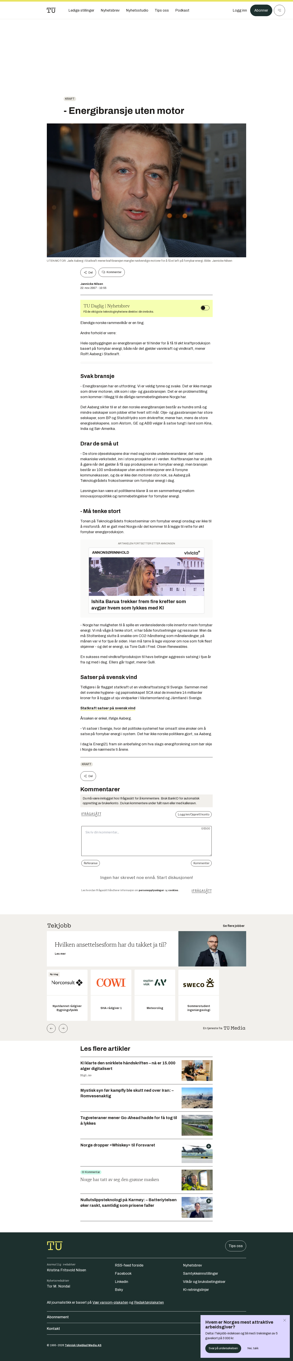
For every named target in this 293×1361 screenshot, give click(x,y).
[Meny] (279, 10)
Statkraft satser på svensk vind (107, 708)
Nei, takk (253, 1348)
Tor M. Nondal (58, 1286)
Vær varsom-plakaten (110, 1302)
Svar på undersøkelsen (223, 1348)
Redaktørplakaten (149, 1302)
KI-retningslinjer (196, 1290)
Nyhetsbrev (192, 1265)
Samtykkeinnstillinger (200, 1274)
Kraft (70, 98)
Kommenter (114, 272)
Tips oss (236, 1246)
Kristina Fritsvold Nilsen (66, 1270)
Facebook (123, 1274)
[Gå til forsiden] (51, 10)
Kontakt (53, 1329)
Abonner (261, 10)
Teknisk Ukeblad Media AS (83, 1345)
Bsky (119, 1290)
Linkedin (121, 1282)
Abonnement (58, 1317)
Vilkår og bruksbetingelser (204, 1282)
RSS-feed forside (129, 1265)
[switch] (205, 307)
